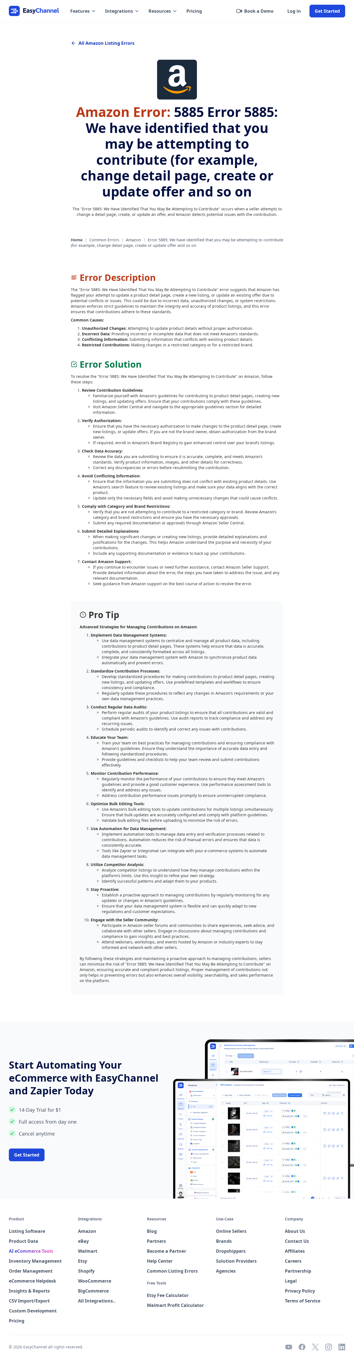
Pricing (194, 11)
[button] (83, 11)
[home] (34, 11)
